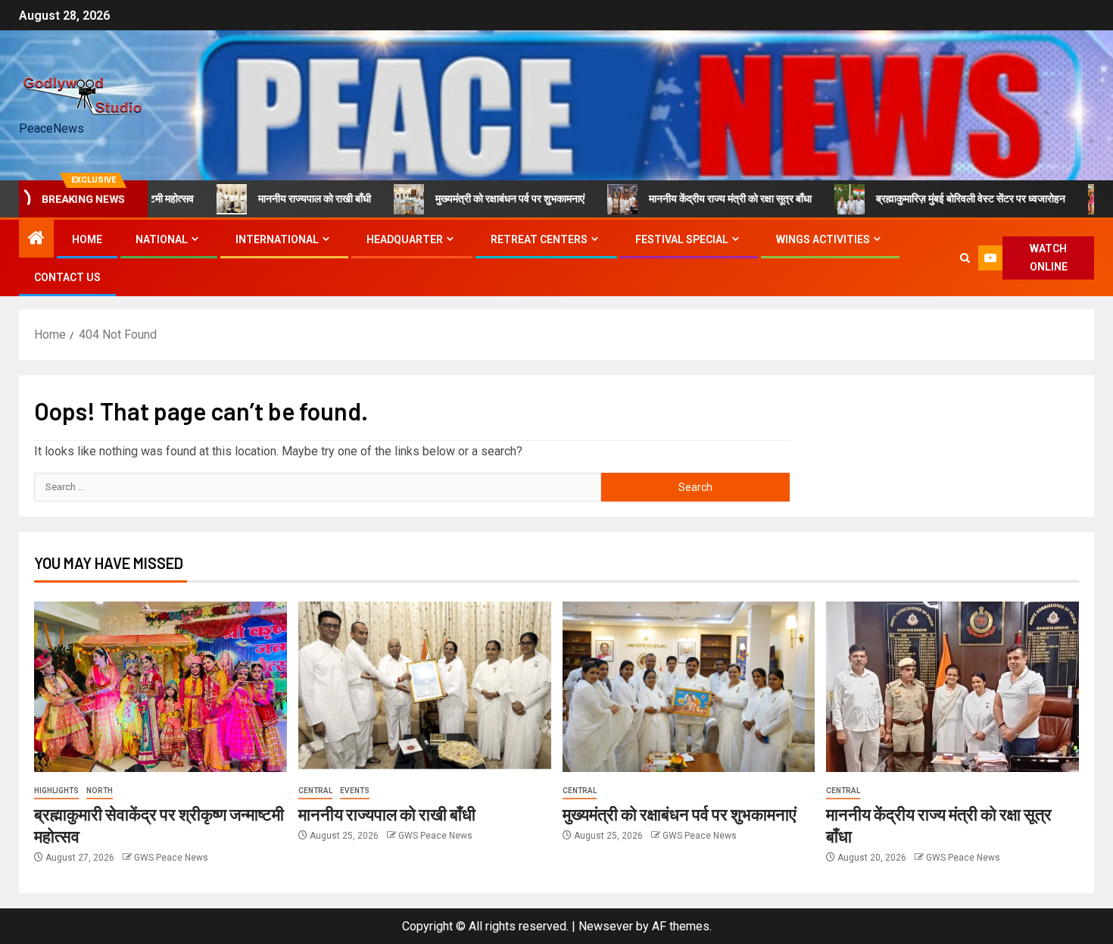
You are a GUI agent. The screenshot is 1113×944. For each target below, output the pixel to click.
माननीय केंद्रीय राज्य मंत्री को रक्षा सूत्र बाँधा (701, 198)
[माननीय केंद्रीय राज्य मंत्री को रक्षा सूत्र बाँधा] (952, 687)
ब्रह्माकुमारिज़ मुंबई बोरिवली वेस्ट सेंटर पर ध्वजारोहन (942, 198)
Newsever (605, 926)
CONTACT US (67, 277)
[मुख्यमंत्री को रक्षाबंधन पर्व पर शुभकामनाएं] (689, 687)
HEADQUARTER (404, 239)
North (99, 790)
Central (315, 790)
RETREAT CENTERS (539, 239)
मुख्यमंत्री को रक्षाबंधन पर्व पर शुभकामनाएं (481, 198)
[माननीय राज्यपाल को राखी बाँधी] (424, 687)
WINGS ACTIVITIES (823, 239)
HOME (87, 239)
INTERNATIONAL (277, 239)
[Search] (965, 258)
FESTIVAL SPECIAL (681, 239)
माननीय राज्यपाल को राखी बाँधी (285, 198)
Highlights (56, 790)
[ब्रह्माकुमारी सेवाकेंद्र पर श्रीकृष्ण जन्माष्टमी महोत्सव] (160, 687)
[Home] (36, 239)
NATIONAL (162, 239)
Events (354, 790)
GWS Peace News (171, 857)
